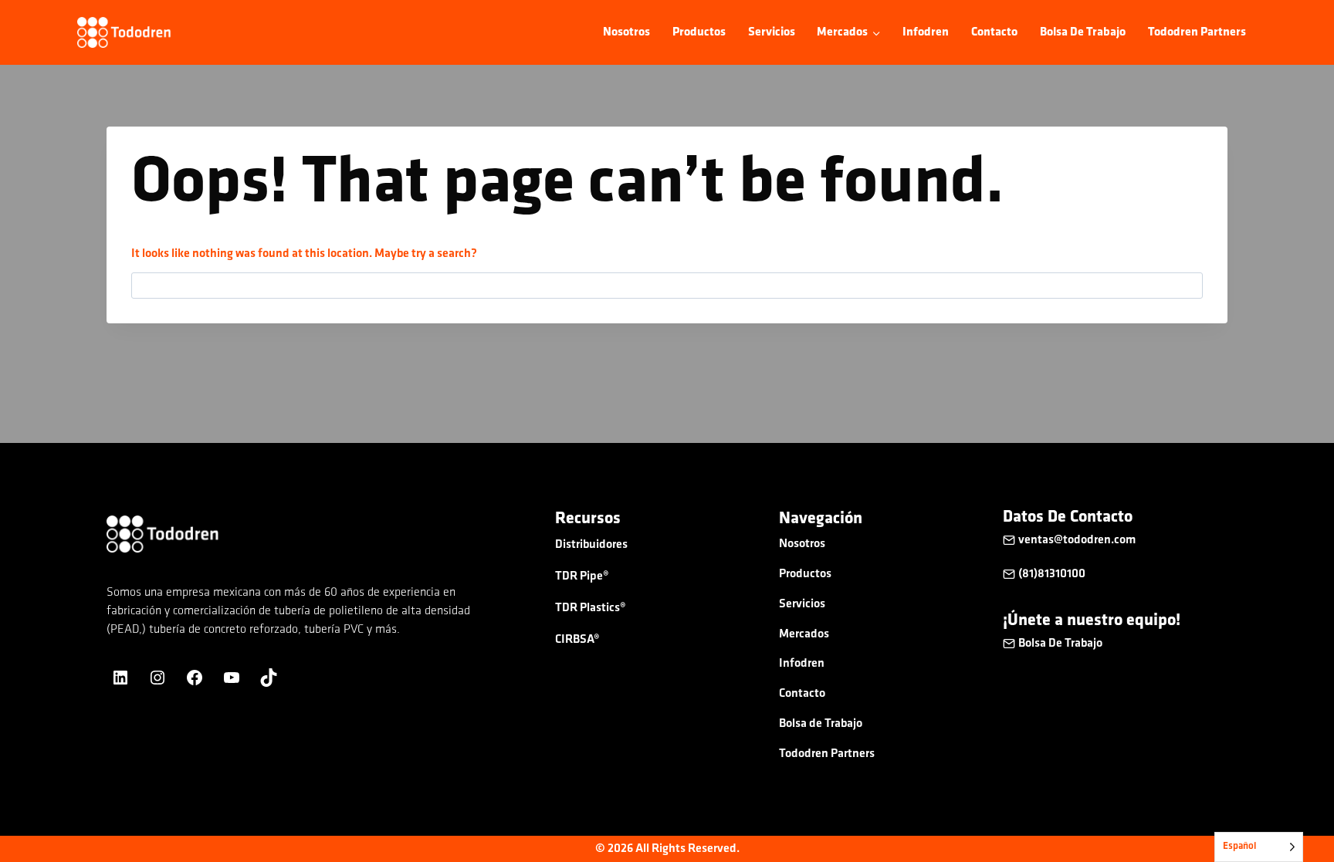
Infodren (925, 32)
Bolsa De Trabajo (1060, 643)
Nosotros (626, 32)
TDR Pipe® (582, 576)
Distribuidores (591, 545)
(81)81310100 (1051, 574)
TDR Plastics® (590, 608)
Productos (699, 32)
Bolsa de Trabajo (1083, 32)
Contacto (994, 32)
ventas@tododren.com (1078, 540)
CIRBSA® (577, 640)
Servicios (771, 32)
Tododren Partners (1197, 32)
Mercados (804, 634)
